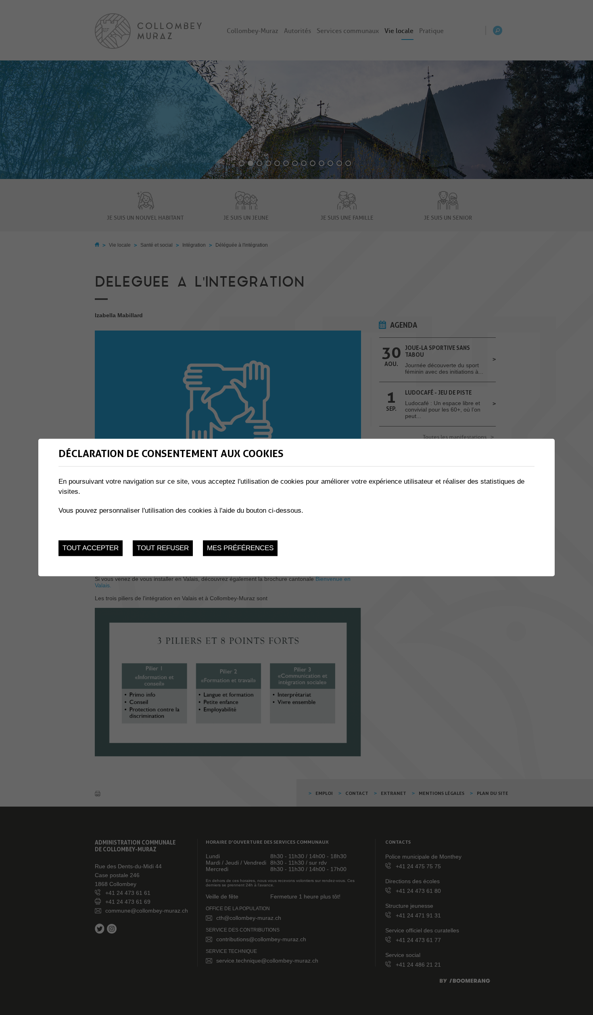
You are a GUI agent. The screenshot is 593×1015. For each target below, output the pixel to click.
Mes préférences (240, 548)
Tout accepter (91, 548)
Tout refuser (163, 548)
